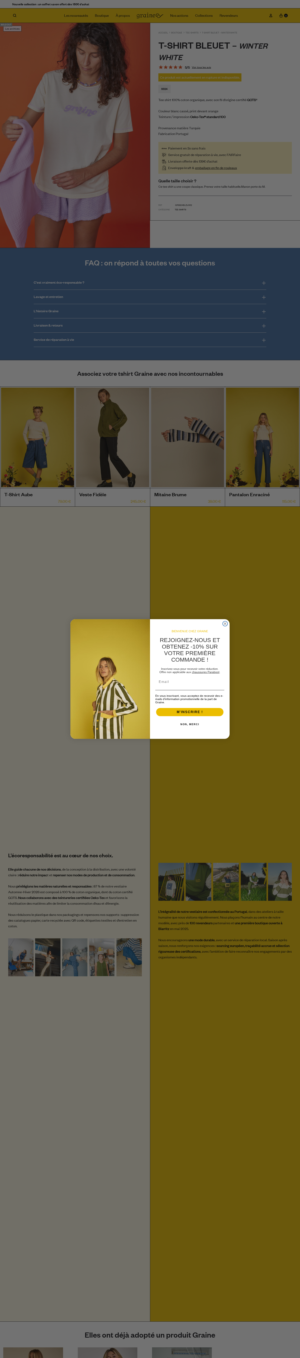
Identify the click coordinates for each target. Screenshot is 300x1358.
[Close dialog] (225, 623)
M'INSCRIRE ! (190, 712)
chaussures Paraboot (205, 672)
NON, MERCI (189, 724)
